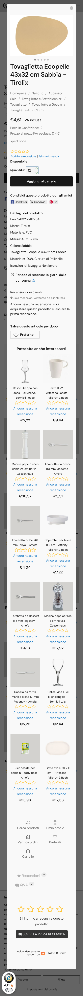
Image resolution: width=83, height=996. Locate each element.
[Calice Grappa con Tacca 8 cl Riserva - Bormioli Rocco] (25, 368)
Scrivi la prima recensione (44, 934)
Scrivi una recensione (23, 156)
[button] (25, 335)
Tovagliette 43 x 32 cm (27, 110)
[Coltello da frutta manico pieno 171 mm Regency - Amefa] (25, 672)
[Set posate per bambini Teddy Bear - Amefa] (25, 748)
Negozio (37, 93)
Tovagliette (18, 104)
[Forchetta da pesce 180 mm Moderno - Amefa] (58, 444)
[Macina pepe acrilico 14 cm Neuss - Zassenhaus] (58, 596)
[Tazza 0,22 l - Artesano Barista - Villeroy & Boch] (58, 368)
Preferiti (55, 842)
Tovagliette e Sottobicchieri (42, 99)
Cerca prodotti (28, 828)
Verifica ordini (28, 842)
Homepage (18, 93)
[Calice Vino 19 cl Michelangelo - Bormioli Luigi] (58, 672)
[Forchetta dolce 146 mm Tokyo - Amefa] (25, 520)
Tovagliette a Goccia (47, 104)
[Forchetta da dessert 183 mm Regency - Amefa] (25, 596)
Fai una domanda (48, 156)
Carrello (28, 856)
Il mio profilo (55, 828)
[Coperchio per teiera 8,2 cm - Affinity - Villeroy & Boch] (58, 520)
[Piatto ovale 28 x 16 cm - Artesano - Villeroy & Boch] (58, 748)
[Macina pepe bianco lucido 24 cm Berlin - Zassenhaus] (25, 444)
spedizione (18, 141)
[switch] (8, 990)
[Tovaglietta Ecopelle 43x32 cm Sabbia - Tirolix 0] (41, 35)
